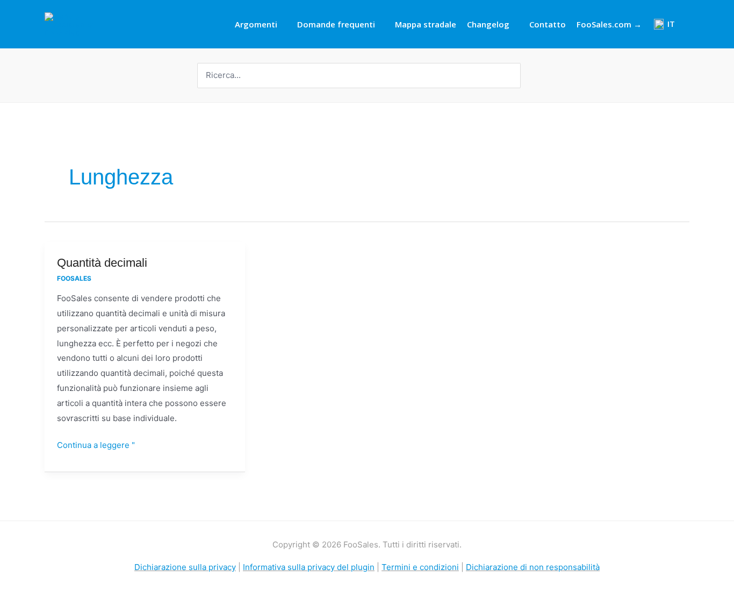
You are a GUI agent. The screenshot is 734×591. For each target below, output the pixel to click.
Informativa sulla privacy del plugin (309, 567)
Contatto (547, 24)
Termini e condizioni (420, 567)
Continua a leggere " (96, 444)
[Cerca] (513, 75)
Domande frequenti (336, 24)
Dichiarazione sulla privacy (185, 567)
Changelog (488, 24)
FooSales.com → (609, 24)
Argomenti (256, 24)
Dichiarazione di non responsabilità (533, 567)
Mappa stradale (425, 24)
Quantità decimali (102, 262)
